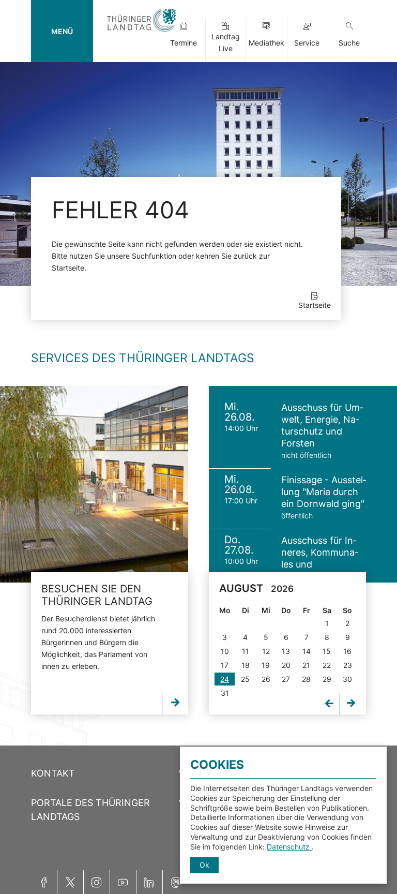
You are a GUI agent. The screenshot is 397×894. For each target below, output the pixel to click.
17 (224, 665)
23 (347, 665)
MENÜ (62, 31)
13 (286, 651)
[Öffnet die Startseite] (141, 32)
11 (245, 651)
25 (245, 679)
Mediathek (266, 42)
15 (327, 651)
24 (224, 679)
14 (306, 651)
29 (327, 679)
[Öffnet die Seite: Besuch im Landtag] (94, 484)
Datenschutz (289, 846)
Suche (349, 42)
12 (266, 651)
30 (347, 679)
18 (245, 665)
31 (225, 693)
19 (266, 665)
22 (327, 665)
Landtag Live (225, 42)
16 (347, 651)
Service (306, 42)
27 (286, 679)
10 (225, 651)
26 (266, 679)
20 (286, 665)
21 (306, 665)
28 (306, 679)
